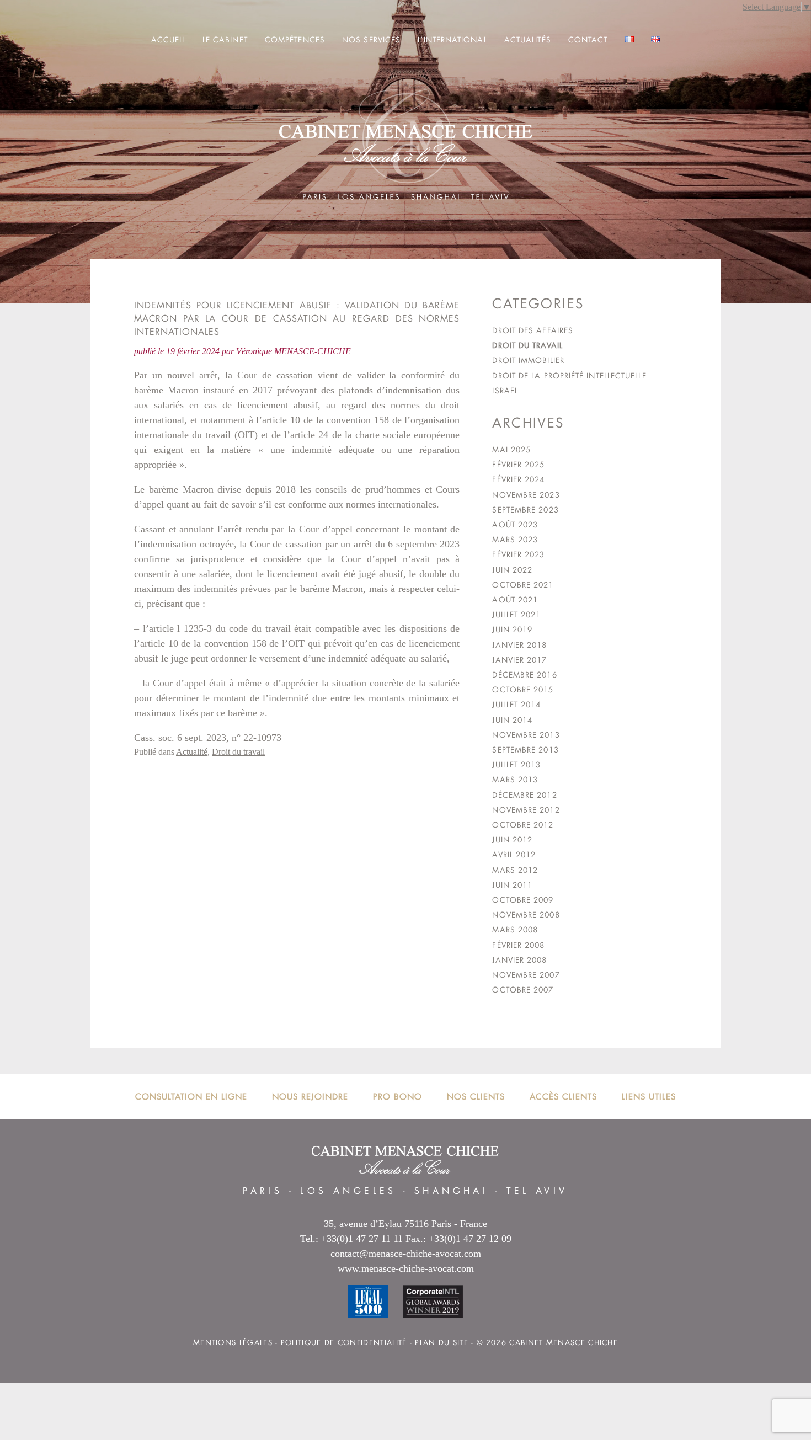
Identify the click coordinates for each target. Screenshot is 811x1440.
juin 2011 (512, 885)
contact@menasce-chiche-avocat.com (405, 1253)
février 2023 (518, 554)
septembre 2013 (525, 750)
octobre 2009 (522, 900)
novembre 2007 (525, 975)
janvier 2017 (519, 660)
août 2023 (515, 525)
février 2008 (518, 945)
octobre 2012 (522, 825)
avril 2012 (514, 855)
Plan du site (441, 1342)
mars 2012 (515, 870)
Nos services (371, 40)
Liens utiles (649, 1096)
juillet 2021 (516, 615)
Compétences (295, 40)
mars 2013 (515, 780)
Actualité (191, 751)
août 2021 (515, 600)
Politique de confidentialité (344, 1342)
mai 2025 (511, 450)
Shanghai (451, 1191)
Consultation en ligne (191, 1096)
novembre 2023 (525, 495)
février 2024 (518, 479)
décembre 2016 (524, 675)
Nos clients (476, 1096)
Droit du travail (238, 751)
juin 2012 (512, 840)
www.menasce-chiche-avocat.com (406, 1268)
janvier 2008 (519, 960)
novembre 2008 (525, 915)
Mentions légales (233, 1342)
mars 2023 (515, 540)
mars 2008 (515, 930)
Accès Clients (563, 1096)
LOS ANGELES (348, 1191)
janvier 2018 (519, 645)
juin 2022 (512, 570)
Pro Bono (397, 1096)
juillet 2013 (516, 765)
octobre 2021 (522, 585)
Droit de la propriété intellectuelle (569, 376)
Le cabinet (225, 40)
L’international (452, 40)
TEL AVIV (537, 1191)
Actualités (527, 40)
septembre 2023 (525, 510)
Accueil (168, 40)
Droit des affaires (532, 330)
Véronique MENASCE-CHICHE (293, 351)
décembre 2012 (524, 795)
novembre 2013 (525, 735)
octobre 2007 (522, 990)
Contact (588, 40)
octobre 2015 (522, 690)
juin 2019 (512, 629)
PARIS (262, 1191)
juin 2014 (512, 720)
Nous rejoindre (310, 1096)
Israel (505, 391)
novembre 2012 (525, 810)
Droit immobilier (528, 360)
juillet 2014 (516, 705)
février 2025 (518, 465)
